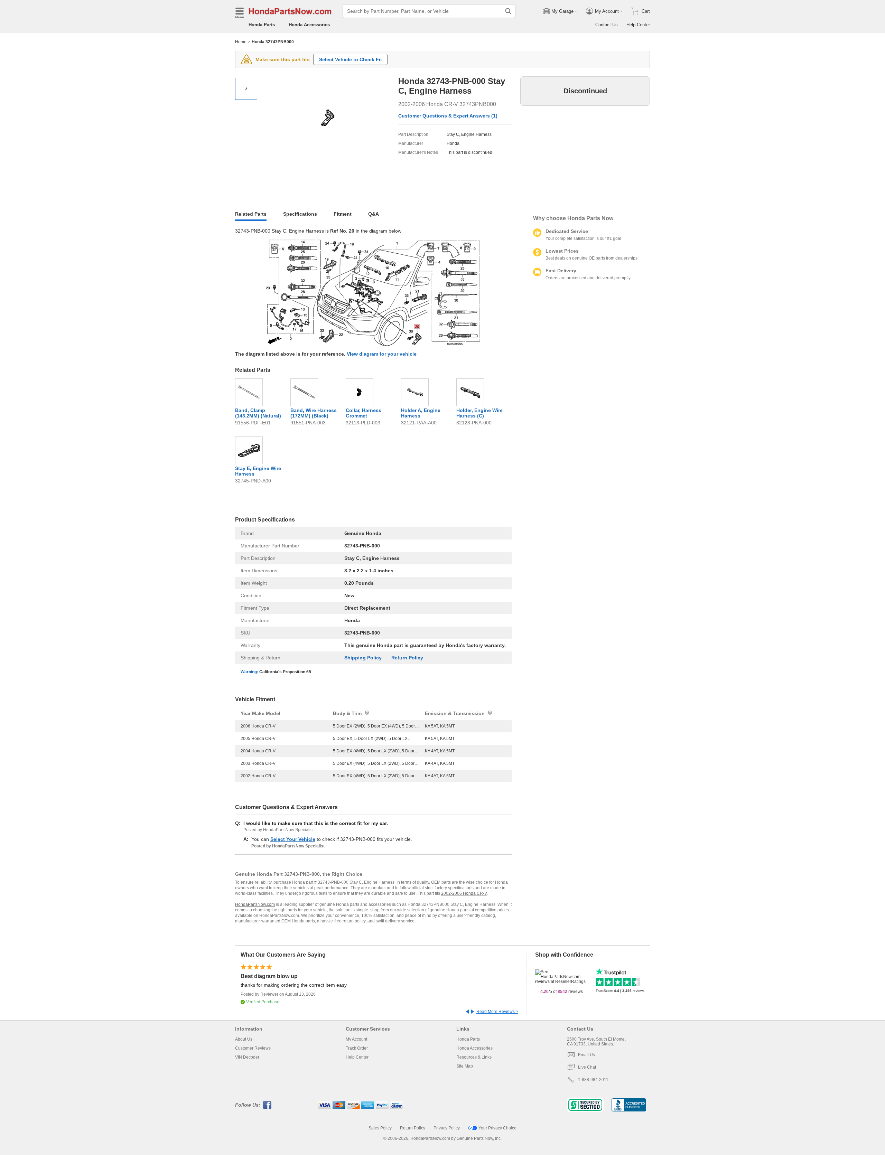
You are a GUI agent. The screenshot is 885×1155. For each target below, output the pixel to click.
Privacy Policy (447, 1128)
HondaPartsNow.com (255, 904)
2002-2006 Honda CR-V (464, 893)
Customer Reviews (253, 1048)
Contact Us (606, 24)
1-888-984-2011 (593, 1079)
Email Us (586, 1054)
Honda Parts (262, 24)
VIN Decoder (247, 1057)
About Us (243, 1039)
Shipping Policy (363, 657)
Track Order (357, 1048)
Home (240, 41)
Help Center (638, 24)
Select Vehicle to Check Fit (350, 59)
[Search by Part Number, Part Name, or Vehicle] (508, 11)
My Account (356, 1039)
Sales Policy (380, 1128)
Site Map (464, 1066)
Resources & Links (474, 1057)
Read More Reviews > (497, 1011)
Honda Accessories (309, 24)
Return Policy (407, 657)
